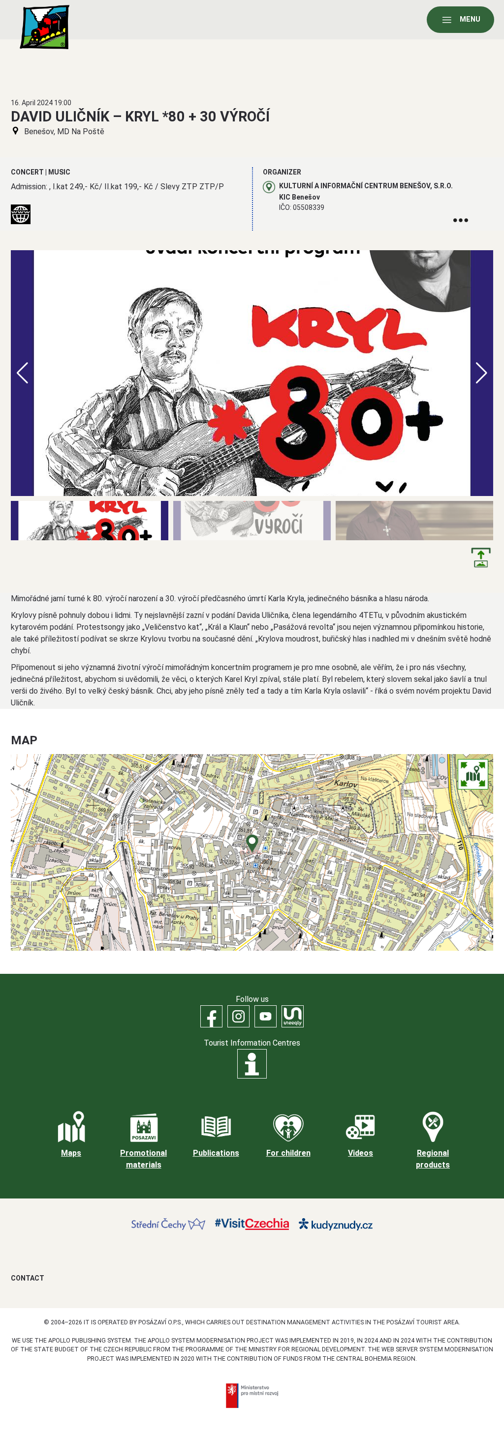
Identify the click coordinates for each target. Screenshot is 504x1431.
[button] (481, 373)
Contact (27, 1278)
